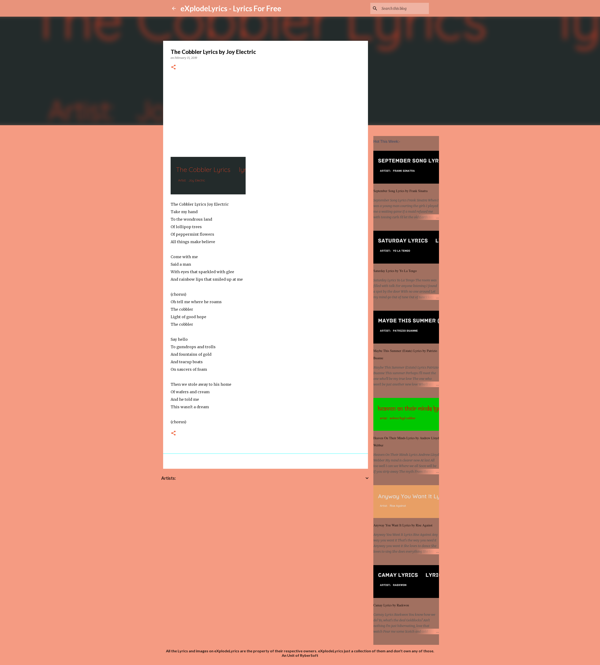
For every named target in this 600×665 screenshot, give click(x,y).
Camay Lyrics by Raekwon (391, 605)
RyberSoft (309, 655)
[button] (173, 67)
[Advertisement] (265, 113)
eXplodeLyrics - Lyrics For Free (230, 8)
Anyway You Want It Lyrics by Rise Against (402, 525)
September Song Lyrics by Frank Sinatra (400, 191)
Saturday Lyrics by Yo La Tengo (395, 270)
